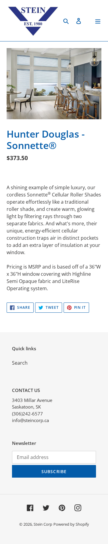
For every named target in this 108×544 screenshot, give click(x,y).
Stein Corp (43, 524)
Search (20, 363)
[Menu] (98, 20)
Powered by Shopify (71, 524)
